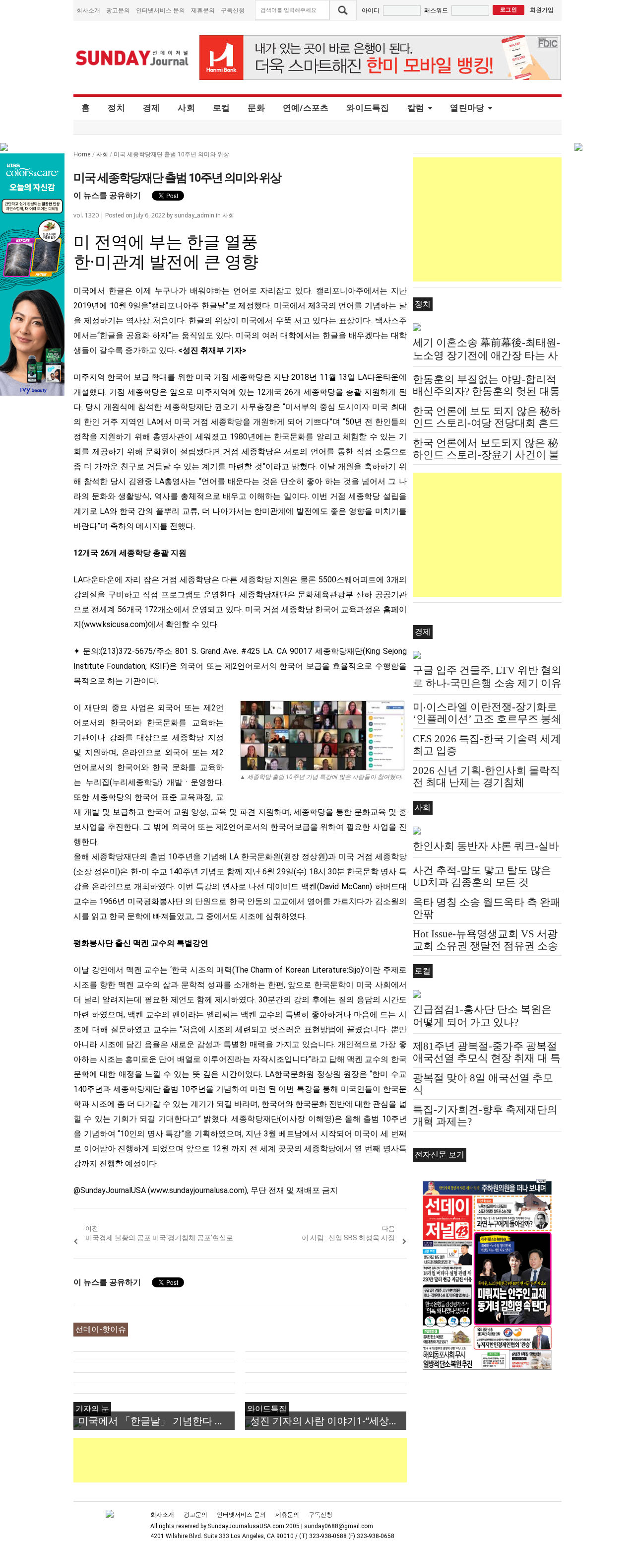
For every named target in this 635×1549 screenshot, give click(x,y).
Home (82, 154)
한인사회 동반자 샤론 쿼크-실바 (486, 846)
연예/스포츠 (306, 108)
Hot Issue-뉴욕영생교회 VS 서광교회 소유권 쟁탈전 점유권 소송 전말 (485, 946)
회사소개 (88, 10)
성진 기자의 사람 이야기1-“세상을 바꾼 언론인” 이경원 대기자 (328, 1420)
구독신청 (233, 10)
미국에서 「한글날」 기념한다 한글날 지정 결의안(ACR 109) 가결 (156, 1420)
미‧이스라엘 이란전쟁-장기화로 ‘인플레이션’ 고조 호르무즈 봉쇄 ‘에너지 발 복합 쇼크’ (487, 719)
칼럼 (416, 108)
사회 (186, 108)
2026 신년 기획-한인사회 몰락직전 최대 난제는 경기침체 (486, 776)
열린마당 (467, 108)
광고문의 (118, 10)
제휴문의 (203, 10)
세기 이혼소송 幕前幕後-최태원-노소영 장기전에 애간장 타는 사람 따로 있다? (486, 355)
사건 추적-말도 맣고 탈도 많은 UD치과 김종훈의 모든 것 (482, 876)
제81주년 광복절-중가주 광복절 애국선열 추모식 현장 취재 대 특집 (487, 1058)
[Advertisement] (254, 1460)
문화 (256, 108)
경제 (151, 108)
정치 (116, 108)
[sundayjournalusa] (132, 58)
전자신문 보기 (439, 1154)
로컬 (221, 108)
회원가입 (542, 9)
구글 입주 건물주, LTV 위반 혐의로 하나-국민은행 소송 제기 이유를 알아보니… (487, 683)
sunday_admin (194, 215)
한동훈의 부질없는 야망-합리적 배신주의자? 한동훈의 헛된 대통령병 (486, 391)
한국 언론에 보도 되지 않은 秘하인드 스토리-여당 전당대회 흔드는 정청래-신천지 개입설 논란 (487, 423)
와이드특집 (367, 108)
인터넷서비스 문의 (160, 10)
